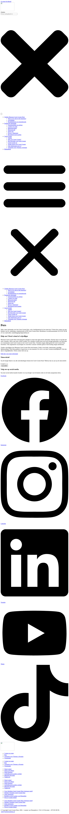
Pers (5, 755)
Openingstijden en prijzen (15, 125)
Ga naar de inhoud (6, 1)
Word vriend (7, 769)
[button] (34, 218)
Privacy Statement (13, 133)
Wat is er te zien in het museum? (17, 118)
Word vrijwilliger (9, 770)
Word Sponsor (8, 772)
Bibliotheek (7, 149)
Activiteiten (11, 120)
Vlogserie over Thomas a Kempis (17, 147)
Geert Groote (8, 136)
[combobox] (9, 14)
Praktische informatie (10, 123)
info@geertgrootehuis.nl (8, 811)
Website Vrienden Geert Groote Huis (14, 793)
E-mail (3, 364)
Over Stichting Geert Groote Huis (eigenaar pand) (18, 791)
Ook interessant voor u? (14, 146)
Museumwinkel (12, 128)
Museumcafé (11, 130)
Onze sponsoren (8, 794)
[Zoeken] (1, 114)
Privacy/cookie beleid (10, 797)
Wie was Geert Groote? (14, 139)
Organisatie (7, 758)
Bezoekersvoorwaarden (14, 134)
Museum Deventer (9, 775)
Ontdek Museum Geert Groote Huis (14, 117)
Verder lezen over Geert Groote (17, 144)
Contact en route (12, 126)
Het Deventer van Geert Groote (17, 141)
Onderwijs (7, 777)
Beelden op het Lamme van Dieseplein (15, 796)
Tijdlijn (10, 138)
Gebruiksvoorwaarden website (13, 774)
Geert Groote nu (12, 143)
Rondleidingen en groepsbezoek (17, 122)
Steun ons (10, 131)
